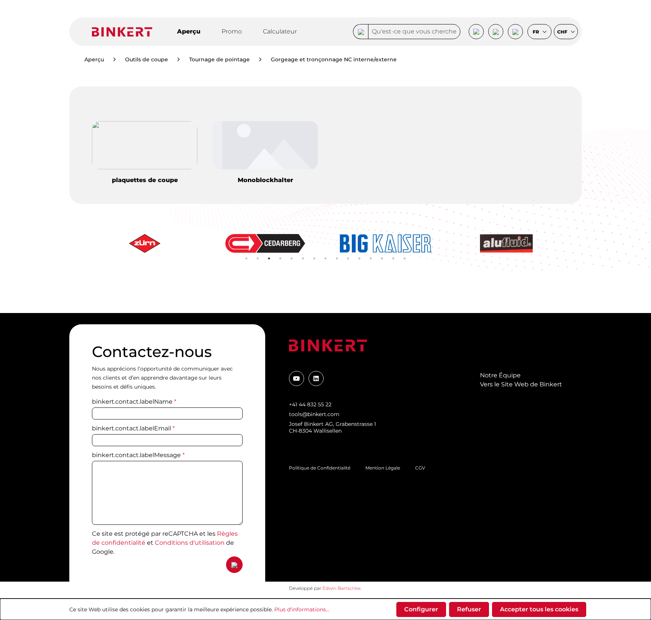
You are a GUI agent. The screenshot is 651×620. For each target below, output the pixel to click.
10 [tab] (348, 258)
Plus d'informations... (301, 609)
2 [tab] (257, 258)
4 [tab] (280, 258)
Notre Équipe (500, 375)
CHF (562, 32)
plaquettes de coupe (145, 180)
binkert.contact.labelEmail (133, 428)
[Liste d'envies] (495, 31)
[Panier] (515, 31)
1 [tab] (246, 258)
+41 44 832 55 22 (310, 404)
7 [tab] (314, 258)
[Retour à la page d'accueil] (122, 31)
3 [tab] (269, 258)
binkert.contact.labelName (134, 401)
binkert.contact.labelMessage (138, 455)
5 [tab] (291, 258)
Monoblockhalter (265, 180)
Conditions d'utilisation (190, 542)
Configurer (421, 609)
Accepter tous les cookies (539, 609)
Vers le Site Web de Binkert (521, 384)
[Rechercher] (360, 31)
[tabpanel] (144, 243)
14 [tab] (393, 258)
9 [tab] (337, 258)
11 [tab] (359, 258)
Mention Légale (382, 468)
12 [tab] (370, 258)
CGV (420, 468)
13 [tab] (382, 258)
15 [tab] (404, 258)
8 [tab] (325, 258)
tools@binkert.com (314, 414)
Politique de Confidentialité (319, 468)
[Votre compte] (476, 31)
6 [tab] (303, 258)
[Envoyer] (234, 564)
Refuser (469, 609)
